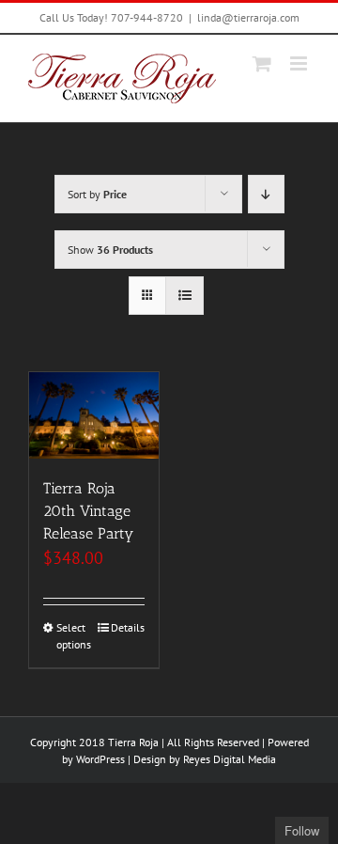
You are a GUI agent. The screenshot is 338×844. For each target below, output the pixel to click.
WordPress (100, 759)
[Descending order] (266, 194)
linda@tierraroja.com (248, 17)
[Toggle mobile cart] (262, 63)
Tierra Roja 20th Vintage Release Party (88, 510)
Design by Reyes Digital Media (204, 759)
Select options (73, 635)
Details (128, 627)
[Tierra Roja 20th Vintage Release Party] (94, 415)
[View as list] (184, 295)
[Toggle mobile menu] (300, 63)
